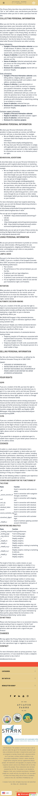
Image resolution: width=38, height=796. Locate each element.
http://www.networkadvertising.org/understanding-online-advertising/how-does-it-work (18, 209)
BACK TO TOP (19, 791)
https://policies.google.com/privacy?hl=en (21, 177)
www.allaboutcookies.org (23, 601)
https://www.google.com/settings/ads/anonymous (20, 222)
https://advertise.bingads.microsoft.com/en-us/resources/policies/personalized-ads (20, 225)
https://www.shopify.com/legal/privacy (20, 143)
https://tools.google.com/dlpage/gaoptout (21, 181)
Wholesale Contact (27, 794)
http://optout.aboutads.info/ (11, 234)
